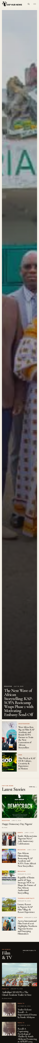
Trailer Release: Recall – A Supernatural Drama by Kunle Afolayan (27, 1013)
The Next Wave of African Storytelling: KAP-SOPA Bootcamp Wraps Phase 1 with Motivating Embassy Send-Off (18, 702)
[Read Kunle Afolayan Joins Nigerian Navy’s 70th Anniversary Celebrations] (9, 839)
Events (20, 832)
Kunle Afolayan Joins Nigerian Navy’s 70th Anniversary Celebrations (27, 840)
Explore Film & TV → (29, 951)
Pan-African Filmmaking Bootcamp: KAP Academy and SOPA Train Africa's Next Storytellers (27, 859)
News (20, 755)
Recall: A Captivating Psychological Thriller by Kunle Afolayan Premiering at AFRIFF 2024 (27, 1035)
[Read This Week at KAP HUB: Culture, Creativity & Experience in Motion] (9, 761)
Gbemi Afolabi (8, 998)
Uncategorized (24, 723)
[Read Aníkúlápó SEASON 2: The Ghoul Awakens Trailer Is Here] (19, 974)
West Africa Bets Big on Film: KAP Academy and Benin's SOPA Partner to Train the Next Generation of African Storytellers (26, 737)
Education (8, 686)
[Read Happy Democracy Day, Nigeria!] (19, 806)
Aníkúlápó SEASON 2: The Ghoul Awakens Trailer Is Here (16, 993)
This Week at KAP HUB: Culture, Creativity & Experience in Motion (26, 763)
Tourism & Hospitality (26, 898)
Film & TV (5, 989)
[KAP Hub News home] (12, 4)
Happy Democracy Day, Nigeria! (17, 824)
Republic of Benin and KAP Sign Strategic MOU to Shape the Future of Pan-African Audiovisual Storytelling (27, 885)
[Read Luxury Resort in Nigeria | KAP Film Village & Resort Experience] (9, 904)
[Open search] (28, 4)
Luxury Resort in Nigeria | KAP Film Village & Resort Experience (26, 908)
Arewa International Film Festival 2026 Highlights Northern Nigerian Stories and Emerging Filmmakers (27, 927)
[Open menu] (34, 4)
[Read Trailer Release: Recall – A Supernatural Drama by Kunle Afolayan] (9, 1010)
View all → (33, 787)
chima (5, 827)
